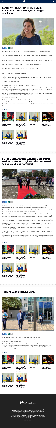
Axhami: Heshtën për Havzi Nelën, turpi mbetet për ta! (33, 123)
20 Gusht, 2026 (18, 128)
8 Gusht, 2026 (18, 146)
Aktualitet (5, 119)
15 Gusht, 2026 (31, 125)
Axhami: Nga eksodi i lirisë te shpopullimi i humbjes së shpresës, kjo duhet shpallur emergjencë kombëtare (21, 142)
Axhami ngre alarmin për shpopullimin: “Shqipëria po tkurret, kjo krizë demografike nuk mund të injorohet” (21, 124)
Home (3, 155)
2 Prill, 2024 (4, 166)
